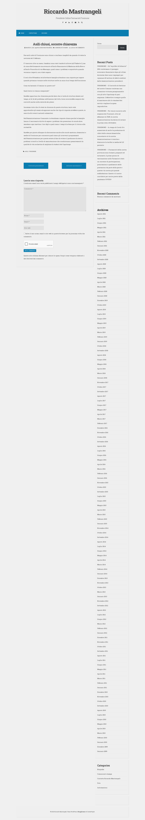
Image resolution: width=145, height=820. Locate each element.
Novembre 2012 (102, 601)
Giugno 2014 (101, 551)
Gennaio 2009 (102, 751)
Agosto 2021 (101, 214)
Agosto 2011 (101, 656)
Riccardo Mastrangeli (72, 11)
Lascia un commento (77, 47)
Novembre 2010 (102, 697)
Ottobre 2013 (101, 587)
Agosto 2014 (101, 542)
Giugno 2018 (101, 360)
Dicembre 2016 (102, 428)
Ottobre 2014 (101, 533)
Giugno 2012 (101, 619)
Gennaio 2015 (102, 524)
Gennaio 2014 (102, 574)
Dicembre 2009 (102, 747)
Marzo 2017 (101, 419)
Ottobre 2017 (101, 387)
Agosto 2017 (101, 396)
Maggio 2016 (101, 460)
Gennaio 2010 (102, 742)
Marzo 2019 (101, 332)
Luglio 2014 (101, 546)
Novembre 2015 (102, 483)
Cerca (99, 43)
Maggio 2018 (101, 364)
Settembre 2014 (102, 537)
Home (22, 33)
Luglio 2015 (101, 496)
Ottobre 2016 (101, 437)
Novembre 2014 (102, 528)
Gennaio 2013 (102, 596)
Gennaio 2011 (102, 688)
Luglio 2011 (101, 660)
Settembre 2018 (102, 350)
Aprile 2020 (101, 282)
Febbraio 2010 (102, 738)
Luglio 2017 (101, 401)
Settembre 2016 (102, 442)
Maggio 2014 (102, 555)
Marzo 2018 (101, 373)
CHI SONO (44, 33)
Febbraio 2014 (102, 569)
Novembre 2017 (102, 382)
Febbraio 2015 (102, 519)
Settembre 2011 (102, 651)
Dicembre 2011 (102, 637)
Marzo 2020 (101, 287)
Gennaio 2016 (102, 478)
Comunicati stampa (61, 47)
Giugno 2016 (101, 455)
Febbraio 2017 (102, 423)
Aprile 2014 (101, 560)
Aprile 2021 (101, 232)
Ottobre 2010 (101, 701)
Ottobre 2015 (101, 487)
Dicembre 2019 (102, 300)
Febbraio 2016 (102, 473)
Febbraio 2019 (102, 337)
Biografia (100, 769)
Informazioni (102, 788)
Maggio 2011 (101, 669)
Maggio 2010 (101, 724)
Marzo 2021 (101, 237)
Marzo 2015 (101, 514)
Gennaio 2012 (102, 633)
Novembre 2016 (102, 432)
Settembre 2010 (102, 706)
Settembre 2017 (102, 391)
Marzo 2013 (101, 592)
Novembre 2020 (102, 250)
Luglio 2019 (101, 314)
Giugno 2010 (101, 719)
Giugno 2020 (101, 273)
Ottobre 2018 (101, 346)
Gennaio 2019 (102, 341)
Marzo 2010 (101, 733)
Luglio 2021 (101, 218)
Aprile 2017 (101, 414)
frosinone (32, 151)
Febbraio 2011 (102, 683)
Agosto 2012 (101, 610)
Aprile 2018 (101, 369)
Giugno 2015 (101, 501)
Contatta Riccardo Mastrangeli (108, 779)
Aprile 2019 (101, 328)
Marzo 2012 (101, 624)
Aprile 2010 (101, 729)
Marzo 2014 (101, 565)
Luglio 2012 (101, 615)
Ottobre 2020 (101, 255)
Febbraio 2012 (102, 628)
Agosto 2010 (101, 710)
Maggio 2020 (101, 278)
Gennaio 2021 (102, 246)
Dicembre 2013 (102, 578)
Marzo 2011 (101, 678)
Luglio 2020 (101, 269)
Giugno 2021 (101, 223)
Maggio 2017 (101, 410)
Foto (99, 783)
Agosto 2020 (101, 264)
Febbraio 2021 (102, 241)
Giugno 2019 (101, 319)
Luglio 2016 (101, 451)
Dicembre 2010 (102, 692)
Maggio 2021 (101, 228)
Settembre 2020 (102, 259)
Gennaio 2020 (102, 296)
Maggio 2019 (101, 323)
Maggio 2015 (101, 505)
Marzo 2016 (101, 469)
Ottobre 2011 (101, 647)
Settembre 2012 (102, 606)
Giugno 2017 (101, 405)
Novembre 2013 (102, 583)
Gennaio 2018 (102, 378)
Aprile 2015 (101, 510)
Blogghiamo (81, 811)
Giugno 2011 (101, 665)
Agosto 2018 (101, 355)
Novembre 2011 (102, 642)
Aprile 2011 (101, 674)
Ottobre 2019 (101, 305)
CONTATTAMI (33, 33)
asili (26, 151)
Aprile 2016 (101, 464)
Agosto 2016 (101, 446)
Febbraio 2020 (102, 291)
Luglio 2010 (101, 715)
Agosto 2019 (101, 309)
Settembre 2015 (102, 492)
